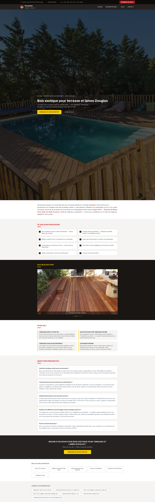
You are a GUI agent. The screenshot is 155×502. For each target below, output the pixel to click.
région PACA (97, 209)
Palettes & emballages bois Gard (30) (95, 490)
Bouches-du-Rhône (110, 209)
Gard (39, 212)
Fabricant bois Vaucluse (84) (42, 490)
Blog (122, 7)
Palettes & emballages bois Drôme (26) (45, 493)
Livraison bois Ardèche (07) (91, 493)
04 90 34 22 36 (52, 2)
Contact (130, 7)
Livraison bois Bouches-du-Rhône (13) (67, 490)
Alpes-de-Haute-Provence (51, 212)
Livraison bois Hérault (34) (70, 493)
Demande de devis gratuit (49, 112)
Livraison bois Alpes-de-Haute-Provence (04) (47, 497)
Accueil (100, 7)
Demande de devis (127, 2)
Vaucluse (92, 205)
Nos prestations (111, 7)
